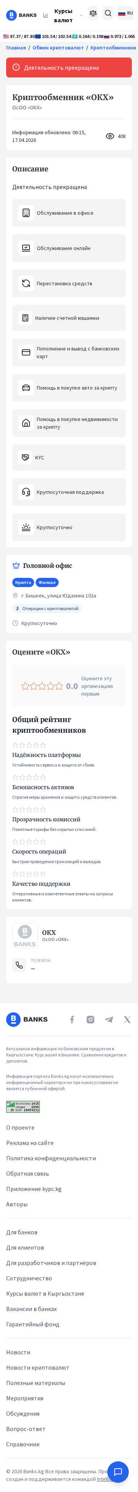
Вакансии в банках (31, 1309)
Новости (18, 1352)
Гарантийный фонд (32, 1324)
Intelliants (108, 1479)
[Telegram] (108, 1019)
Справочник (22, 1444)
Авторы (17, 1204)
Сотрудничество (29, 1278)
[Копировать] (8, 652)
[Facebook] (72, 1019)
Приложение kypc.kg (34, 1189)
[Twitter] (127, 1019)
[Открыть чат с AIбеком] (118, 1472)
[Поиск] (108, 13)
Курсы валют (63, 15)
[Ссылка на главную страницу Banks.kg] (21, 15)
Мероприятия (24, 1398)
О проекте (20, 1127)
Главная (16, 47)
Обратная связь (27, 1173)
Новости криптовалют (37, 1367)
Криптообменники (113, 47)
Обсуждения (22, 1413)
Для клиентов (25, 1247)
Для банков (22, 1232)
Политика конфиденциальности (51, 1158)
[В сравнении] (93, 13)
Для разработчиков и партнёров (51, 1263)
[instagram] (90, 1019)
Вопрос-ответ (26, 1429)
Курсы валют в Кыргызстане (45, 1293)
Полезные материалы (35, 1383)
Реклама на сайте (30, 1143)
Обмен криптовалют (58, 47)
